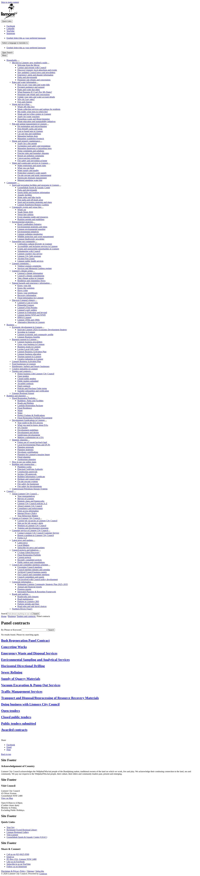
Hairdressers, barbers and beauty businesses (30, 366)
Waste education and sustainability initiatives (36, 121)
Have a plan (22, 290)
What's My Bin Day (26, 107)
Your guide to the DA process (30, 423)
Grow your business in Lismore (30, 344)
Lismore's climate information (30, 273)
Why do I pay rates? (26, 99)
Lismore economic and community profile (35, 334)
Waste (20, 410)
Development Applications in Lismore (28, 420)
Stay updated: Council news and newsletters (36, 72)
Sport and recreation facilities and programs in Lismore (35, 185)
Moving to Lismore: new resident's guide (29, 63)
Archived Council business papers (32, 572)
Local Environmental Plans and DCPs (33, 445)
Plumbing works (24, 467)
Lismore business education (29, 354)
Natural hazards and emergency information (31, 283)
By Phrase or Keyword (11, 630)
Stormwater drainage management (32, 178)
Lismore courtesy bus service (29, 254)
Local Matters (23, 545)
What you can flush (25, 168)
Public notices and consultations (31, 562)
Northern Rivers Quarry (22, 609)
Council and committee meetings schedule (30, 565)
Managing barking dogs (27, 136)
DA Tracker (22, 427)
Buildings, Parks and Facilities (30, 400)
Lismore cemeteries (20, 263)
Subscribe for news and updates (31, 547)
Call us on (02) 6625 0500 (18, 854)
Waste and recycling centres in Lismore (34, 114)
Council (10, 491)
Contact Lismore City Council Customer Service (38, 533)
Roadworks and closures (28, 596)
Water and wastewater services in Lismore (30, 163)
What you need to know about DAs (32, 425)
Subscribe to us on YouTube (19, 864)
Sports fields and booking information (33, 192)
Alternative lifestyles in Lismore (31, 322)
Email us (10, 857)
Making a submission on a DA (30, 437)
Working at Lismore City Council (31, 525)
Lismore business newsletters (29, 342)
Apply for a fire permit (27, 143)
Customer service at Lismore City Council (30, 530)
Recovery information (26, 295)
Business (10, 325)
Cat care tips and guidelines (29, 134)
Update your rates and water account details (36, 97)
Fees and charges (24, 102)
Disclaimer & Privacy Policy (13, 871)
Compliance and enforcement (30, 508)
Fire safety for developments (29, 486)
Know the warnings (25, 288)
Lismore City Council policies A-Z (32, 503)
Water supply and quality (28, 170)
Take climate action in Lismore (30, 278)
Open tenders (23, 376)
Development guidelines (27, 430)
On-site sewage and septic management (34, 175)
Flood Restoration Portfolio (23, 398)
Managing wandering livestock (30, 138)
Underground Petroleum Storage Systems (29, 489)
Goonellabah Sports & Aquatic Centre (33, 187)
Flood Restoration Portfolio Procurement (34, 418)
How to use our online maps (24, 462)
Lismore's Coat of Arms (27, 303)
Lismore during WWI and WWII (31, 315)
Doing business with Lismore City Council (35, 374)
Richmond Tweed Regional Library (22, 830)
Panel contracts (23, 386)
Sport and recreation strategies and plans (34, 202)
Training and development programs (32, 528)
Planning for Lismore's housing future (33, 454)
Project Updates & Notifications (31, 415)
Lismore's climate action (22, 271)
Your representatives (26, 496)
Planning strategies (25, 449)
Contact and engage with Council (31, 67)
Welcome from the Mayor (28, 65)
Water (19, 413)
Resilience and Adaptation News (31, 280)
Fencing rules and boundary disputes (33, 153)
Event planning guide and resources (32, 217)
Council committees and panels (30, 577)
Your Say (11, 827)
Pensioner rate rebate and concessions (33, 94)
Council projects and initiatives (25, 550)
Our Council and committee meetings (33, 574)
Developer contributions (27, 452)
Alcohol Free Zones (26, 258)
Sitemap (30, 871)
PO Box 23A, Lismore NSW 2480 (21, 859)
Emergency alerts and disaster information (35, 75)
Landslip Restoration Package (30, 405)
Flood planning (23, 457)
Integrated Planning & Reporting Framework (36, 592)
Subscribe (40, 871)
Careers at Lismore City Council (26, 518)
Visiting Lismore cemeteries (29, 266)
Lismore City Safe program (29, 256)
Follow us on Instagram (17, 866)
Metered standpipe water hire (29, 180)
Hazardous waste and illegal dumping (33, 119)
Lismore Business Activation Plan (31, 352)
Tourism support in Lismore (29, 356)
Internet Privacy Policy (27, 513)
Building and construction (23, 464)
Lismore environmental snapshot (31, 229)
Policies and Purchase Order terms (32, 388)
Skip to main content (10, 2)
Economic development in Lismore (27, 327)
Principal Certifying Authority (30, 469)
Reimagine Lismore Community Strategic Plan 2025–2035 (42, 584)
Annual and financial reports (29, 587)
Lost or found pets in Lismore (30, 131)
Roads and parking (20, 594)
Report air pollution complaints (30, 156)
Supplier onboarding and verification (33, 391)
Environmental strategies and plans (32, 227)
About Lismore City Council (24, 494)
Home (3, 616)
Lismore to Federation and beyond (32, 312)
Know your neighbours (27, 293)
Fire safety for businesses (28, 484)
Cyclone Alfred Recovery (28, 552)
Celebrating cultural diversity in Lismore (34, 244)
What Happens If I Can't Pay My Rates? (34, 92)
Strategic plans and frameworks (30, 501)
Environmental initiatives (28, 231)
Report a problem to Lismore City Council (35, 535)
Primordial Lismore (25, 305)
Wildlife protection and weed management (35, 236)
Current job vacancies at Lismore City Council (37, 521)
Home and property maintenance (26, 141)
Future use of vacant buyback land (32, 442)
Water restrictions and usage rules (31, 165)
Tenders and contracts (21, 371)
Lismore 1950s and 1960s (28, 320)
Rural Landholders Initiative (29, 224)
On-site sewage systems (27, 481)
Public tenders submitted (27, 381)
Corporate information (21, 582)
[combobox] (15, 43)
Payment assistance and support (30, 87)
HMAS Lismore (24, 317)
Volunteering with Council (28, 251)
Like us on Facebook (16, 861)
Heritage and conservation (28, 479)
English (26, 38)
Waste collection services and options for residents (38, 109)
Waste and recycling (20, 104)
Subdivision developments (28, 435)
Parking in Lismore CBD (28, 601)
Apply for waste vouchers (28, 116)
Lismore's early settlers (27, 310)
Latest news (22, 543)
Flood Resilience (24, 408)
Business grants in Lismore (29, 347)
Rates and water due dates (28, 89)
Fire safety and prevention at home (32, 160)
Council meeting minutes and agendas (33, 569)
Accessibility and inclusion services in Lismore (37, 246)
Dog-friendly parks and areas (29, 129)
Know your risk (24, 285)
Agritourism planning (26, 459)
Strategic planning (19, 440)
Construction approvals (27, 472)
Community (12, 183)
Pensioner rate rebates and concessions (33, 80)
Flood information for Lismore (30, 298)
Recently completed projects (29, 560)
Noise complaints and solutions (30, 151)
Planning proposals (25, 447)
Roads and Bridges (25, 403)
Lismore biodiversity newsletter (30, 239)
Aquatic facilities (24, 195)
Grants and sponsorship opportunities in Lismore (38, 249)
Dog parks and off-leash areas (30, 200)
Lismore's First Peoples (27, 307)
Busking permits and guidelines (30, 219)
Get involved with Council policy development (37, 579)
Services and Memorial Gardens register (34, 268)
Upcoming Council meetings (29, 567)
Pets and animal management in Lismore (29, 124)
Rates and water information (24, 82)
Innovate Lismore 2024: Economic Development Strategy (42, 329)
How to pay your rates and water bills (33, 85)
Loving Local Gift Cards (28, 349)
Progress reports (24, 589)
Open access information (28, 511)
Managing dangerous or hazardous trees (34, 148)
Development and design (28, 432)
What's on (21, 209)
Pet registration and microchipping (32, 126)
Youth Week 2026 (25, 212)
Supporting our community (23, 241)
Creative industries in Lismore (30, 359)
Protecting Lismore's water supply (32, 173)
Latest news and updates (22, 540)
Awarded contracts (25, 383)
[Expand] (48, 63)
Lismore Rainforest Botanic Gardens (33, 205)
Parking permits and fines (28, 604)
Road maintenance (25, 599)
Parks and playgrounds (27, 77)
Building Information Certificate (31, 476)
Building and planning (16, 396)
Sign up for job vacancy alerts (30, 523)
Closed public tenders (26, 378)
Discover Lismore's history (23, 300)
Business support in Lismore (24, 339)
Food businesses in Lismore (24, 364)
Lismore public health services (30, 261)
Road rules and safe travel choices (32, 606)
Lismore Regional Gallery (18, 832)
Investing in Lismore (26, 332)
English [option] (26, 48)
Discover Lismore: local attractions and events (37, 70)
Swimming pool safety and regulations (33, 146)
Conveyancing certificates (28, 158)
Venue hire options (25, 214)
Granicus (43, 873)
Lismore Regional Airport (23, 393)
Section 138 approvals (26, 474)
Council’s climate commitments (30, 276)
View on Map (7, 798)
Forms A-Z (22, 538)
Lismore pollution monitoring (30, 234)
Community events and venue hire (26, 207)
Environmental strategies (22, 222)
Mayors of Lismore (25, 498)
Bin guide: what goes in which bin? (32, 111)
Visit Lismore (12, 835)
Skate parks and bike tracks (29, 197)
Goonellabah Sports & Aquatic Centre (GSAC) (27, 837)
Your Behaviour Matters (27, 516)
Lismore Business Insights (28, 337)
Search (4, 613)
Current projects (24, 557)
